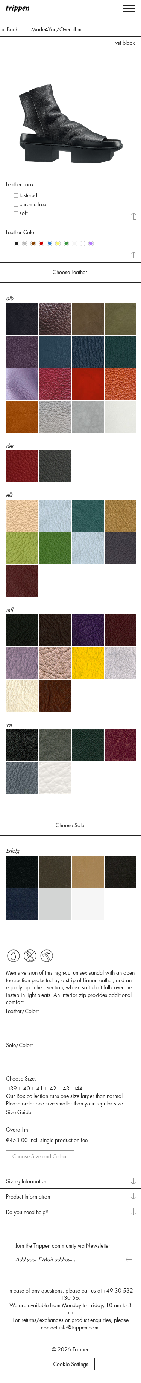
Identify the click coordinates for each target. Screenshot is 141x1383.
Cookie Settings (70, 1364)
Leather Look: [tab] (20, 184)
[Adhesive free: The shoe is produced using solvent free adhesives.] (13, 955)
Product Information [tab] (28, 1196)
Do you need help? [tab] (27, 1212)
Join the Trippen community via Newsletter (62, 1245)
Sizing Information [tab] (26, 1181)
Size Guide (18, 1112)
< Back (10, 29)
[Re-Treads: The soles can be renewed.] (46, 955)
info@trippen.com (79, 1327)
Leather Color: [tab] (22, 232)
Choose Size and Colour (40, 1156)
